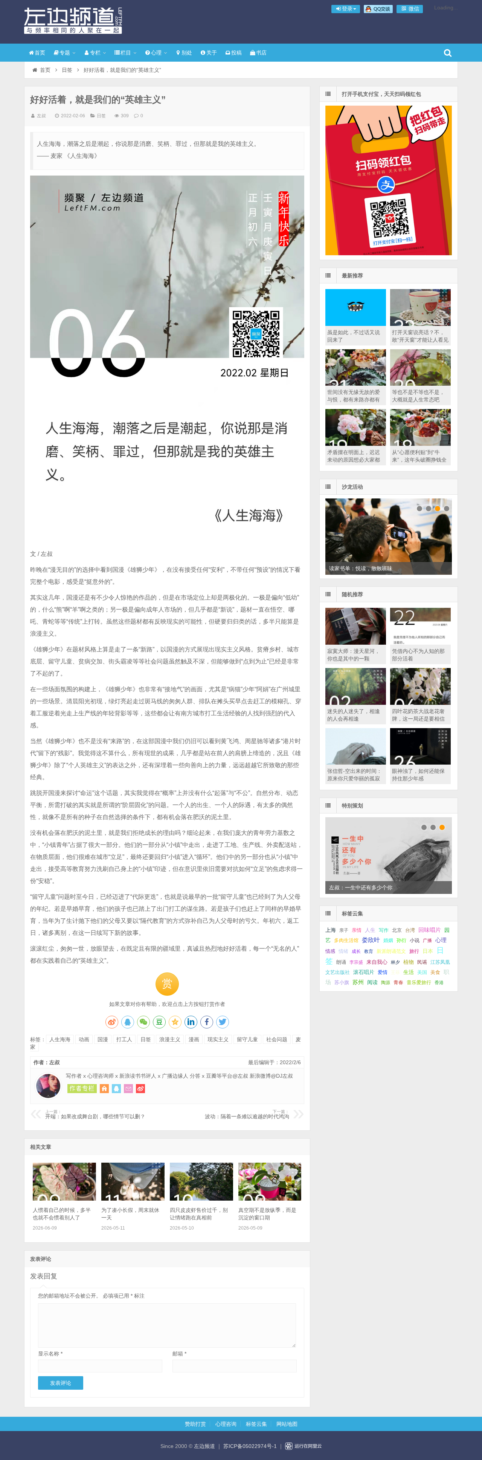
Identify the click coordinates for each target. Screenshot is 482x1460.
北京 (397, 930)
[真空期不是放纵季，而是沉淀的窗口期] (269, 1199)
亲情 (357, 930)
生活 (408, 972)
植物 (408, 962)
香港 (439, 982)
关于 (211, 53)
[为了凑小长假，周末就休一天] (132, 1199)
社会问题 (276, 1039)
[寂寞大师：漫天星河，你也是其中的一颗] (355, 643)
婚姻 (388, 940)
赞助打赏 (195, 1424)
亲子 (343, 930)
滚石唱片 (363, 972)
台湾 (410, 930)
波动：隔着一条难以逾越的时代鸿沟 (247, 1114)
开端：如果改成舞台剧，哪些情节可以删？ (95, 1114)
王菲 (395, 972)
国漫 (103, 1039)
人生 (370, 930)
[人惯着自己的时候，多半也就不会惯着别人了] (64, 1199)
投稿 (236, 53)
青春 (398, 982)
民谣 (422, 962)
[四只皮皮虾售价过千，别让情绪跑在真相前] (201, 1199)
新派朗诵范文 (391, 951)
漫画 (194, 1039)
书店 (261, 53)
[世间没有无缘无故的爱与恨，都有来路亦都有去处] (355, 384)
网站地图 (286, 1424)
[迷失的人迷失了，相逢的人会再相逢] (355, 703)
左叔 (41, 115)
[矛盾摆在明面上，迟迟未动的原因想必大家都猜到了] (355, 444)
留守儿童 (247, 1039)
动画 (84, 1039)
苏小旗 (341, 982)
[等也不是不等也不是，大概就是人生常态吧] (420, 384)
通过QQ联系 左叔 (116, 1088)
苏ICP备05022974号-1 (250, 1446)
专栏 (95, 53)
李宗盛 (356, 962)
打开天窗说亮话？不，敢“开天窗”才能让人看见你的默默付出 (420, 339)
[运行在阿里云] (303, 1446)
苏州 (358, 982)
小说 (414, 940)
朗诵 (341, 962)
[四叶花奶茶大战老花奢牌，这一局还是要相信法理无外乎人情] (420, 703)
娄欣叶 (371, 940)
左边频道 (73, 21)
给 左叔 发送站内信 (128, 1088)
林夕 (395, 962)
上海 (330, 930)
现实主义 (218, 1039)
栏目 (125, 53)
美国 (422, 972)
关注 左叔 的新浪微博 (140, 1088)
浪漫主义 (169, 1039)
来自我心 (376, 962)
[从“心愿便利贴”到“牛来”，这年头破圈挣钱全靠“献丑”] (420, 444)
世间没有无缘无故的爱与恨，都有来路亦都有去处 (353, 399)
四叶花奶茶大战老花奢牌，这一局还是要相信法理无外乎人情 (418, 718)
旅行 (414, 951)
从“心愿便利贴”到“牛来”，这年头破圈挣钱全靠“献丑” (419, 459)
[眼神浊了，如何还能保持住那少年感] (420, 763)
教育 (368, 951)
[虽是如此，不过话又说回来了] (355, 324)
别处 (187, 53)
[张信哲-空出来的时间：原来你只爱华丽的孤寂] (355, 763)
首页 (40, 53)
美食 (435, 972)
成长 (356, 951)
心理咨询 (225, 1424)
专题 (64, 53)
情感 (330, 951)
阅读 (372, 982)
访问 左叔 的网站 (104, 1088)
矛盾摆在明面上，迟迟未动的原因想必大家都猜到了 (353, 459)
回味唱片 (429, 930)
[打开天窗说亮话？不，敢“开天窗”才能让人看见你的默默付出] (420, 324)
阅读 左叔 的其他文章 (82, 1088)
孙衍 (401, 940)
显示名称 (50, 1354)
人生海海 (59, 1039)
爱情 (382, 972)
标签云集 (256, 1424)
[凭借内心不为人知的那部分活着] (420, 643)
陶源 (385, 982)
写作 (384, 930)
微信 (413, 9)
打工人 (124, 1039)
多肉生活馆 (346, 940)
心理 (156, 53)
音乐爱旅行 (419, 982)
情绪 (343, 951)
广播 (427, 940)
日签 (67, 70)
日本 (428, 951)
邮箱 (179, 1354)
